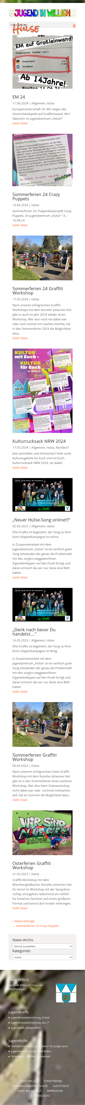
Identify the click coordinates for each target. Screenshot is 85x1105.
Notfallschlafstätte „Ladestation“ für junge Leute (39, 1046)
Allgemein (38, 103)
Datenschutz (40, 1096)
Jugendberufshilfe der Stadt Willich (31, 1051)
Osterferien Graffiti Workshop (31, 865)
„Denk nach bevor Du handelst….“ (34, 632)
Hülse (50, 103)
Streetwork (53, 1081)
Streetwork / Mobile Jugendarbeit (30, 1056)
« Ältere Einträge (23, 921)
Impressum (55, 1091)
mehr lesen (20, 123)
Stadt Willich (29, 1081)
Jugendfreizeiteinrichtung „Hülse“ (30, 1017)
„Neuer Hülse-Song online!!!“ (41, 520)
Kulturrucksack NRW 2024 (39, 441)
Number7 (62, 447)
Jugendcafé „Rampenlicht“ (26, 1027)
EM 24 (18, 97)
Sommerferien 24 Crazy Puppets (36, 196)
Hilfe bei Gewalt (30, 1091)
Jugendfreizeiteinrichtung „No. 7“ (30, 1022)
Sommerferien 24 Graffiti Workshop (37, 290)
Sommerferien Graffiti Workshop (34, 757)
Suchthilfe (61, 1086)
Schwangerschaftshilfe (30, 1086)
